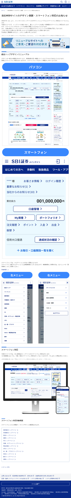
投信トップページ (8, 435)
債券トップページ (8, 438)
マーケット (21, 6)
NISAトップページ (8, 454)
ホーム (3, 10)
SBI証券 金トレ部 (55, 6)
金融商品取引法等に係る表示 (44, 475)
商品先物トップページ (10, 446)
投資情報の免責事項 (18, 475)
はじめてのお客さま (7, 6)
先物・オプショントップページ (12, 443)
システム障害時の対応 (51, 478)
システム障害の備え (36, 478)
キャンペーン (30, 6)
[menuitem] (65, 1)
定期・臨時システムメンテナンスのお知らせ (14, 478)
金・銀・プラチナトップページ (12, 451)
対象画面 (4, 269)
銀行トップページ (8, 456)
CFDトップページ (8, 448)
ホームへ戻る (6, 467)
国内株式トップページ (10, 430)
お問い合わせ (5, 475)
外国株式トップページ (10, 432)
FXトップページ (8, 440)
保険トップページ (8, 459)
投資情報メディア (41, 6)
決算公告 (29, 475)
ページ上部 (35, 484)
